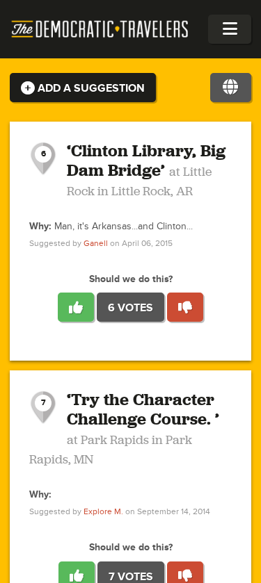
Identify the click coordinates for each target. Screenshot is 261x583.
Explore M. (103, 512)
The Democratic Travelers (100, 29)
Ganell (96, 243)
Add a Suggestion (90, 88)
